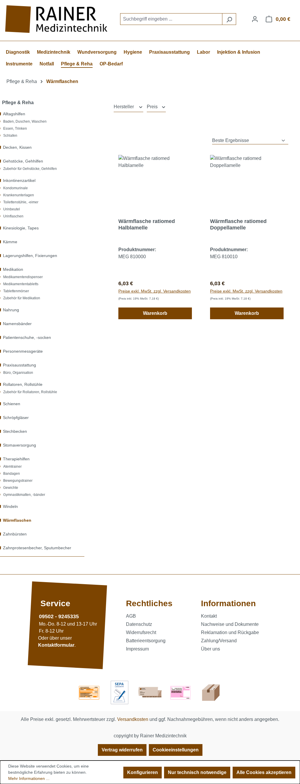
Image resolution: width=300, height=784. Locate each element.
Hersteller (124, 106)
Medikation (13, 269)
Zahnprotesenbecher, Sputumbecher (37, 547)
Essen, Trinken (15, 128)
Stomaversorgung (19, 445)
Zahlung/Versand (219, 640)
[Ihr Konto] (255, 19)
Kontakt (209, 616)
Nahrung (11, 309)
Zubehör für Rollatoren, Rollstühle (30, 392)
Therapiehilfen (16, 459)
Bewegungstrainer (18, 481)
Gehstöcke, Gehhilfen (23, 161)
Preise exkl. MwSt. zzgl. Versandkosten (154, 291)
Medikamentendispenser (23, 277)
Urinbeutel (11, 209)
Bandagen (11, 474)
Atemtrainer (12, 466)
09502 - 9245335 (59, 616)
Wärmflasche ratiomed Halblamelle (146, 224)
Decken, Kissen (17, 147)
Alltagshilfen (14, 113)
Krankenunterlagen (18, 195)
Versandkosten (132, 719)
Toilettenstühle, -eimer (20, 202)
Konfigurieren (142, 772)
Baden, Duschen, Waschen (25, 121)
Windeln (10, 506)
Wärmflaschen (17, 520)
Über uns (210, 648)
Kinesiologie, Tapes (21, 228)
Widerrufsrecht (141, 632)
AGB (131, 616)
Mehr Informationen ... (29, 778)
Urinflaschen (13, 216)
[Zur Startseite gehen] (57, 19)
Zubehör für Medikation (21, 298)
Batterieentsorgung (146, 640)
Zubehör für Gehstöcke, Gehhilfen (30, 169)
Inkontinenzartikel (19, 180)
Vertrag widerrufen (122, 749)
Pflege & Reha (18, 102)
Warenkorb (155, 313)
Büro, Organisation (18, 373)
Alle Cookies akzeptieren (264, 772)
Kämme (10, 241)
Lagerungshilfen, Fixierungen (30, 255)
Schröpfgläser (16, 417)
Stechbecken (15, 431)
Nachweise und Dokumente (230, 624)
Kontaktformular (56, 645)
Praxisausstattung (19, 365)
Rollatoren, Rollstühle (22, 384)
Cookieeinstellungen (176, 749)
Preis (153, 106)
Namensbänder (17, 323)
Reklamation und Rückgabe (230, 632)
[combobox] (171, 19)
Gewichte (10, 488)
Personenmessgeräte (23, 351)
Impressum (137, 648)
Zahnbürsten (15, 534)
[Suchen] (229, 19)
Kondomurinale (15, 188)
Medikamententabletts (20, 284)
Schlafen (10, 136)
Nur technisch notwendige (197, 772)
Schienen (11, 403)
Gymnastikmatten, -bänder (24, 495)
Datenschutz (139, 624)
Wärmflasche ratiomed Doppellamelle (238, 224)
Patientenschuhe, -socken (27, 337)
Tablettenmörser (16, 291)
